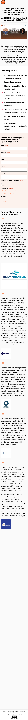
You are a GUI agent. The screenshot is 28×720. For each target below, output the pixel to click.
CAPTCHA (3, 196)
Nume (4, 145)
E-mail (4, 166)
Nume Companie (7, 174)
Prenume (5, 152)
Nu (3, 185)
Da (2, 183)
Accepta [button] (14, 716)
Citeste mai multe (14, 718)
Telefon (3, 159)
